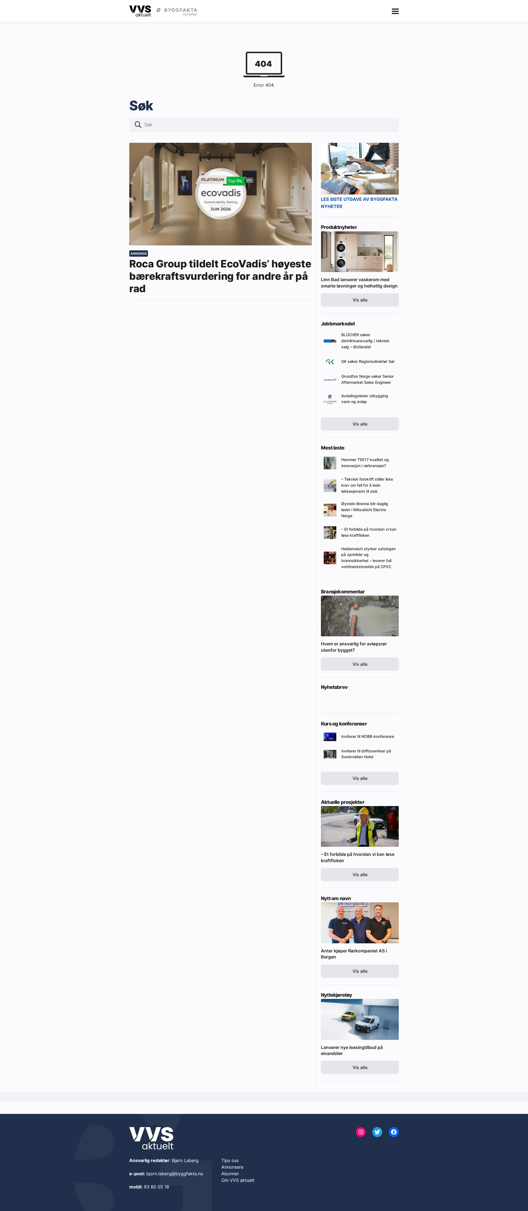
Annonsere (232, 1167)
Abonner (230, 1173)
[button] (138, 125)
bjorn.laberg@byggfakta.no (174, 1173)
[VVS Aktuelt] (140, 11)
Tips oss (230, 1160)
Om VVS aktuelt (237, 1180)
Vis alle (360, 300)
